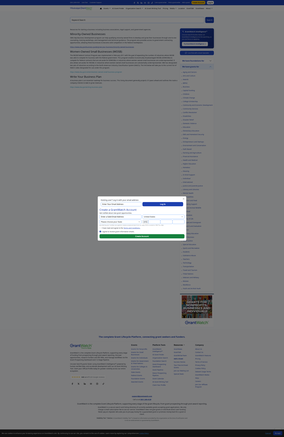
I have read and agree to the (121, 228)
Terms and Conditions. (132, 228)
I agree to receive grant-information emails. (118, 232)
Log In (163, 204)
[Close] (183, 198)
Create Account (142, 236)
